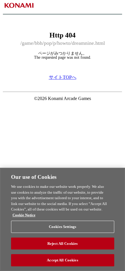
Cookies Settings (62, 226)
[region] (62, 219)
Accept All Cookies (62, 260)
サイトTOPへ (62, 77)
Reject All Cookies (62, 243)
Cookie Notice (23, 215)
